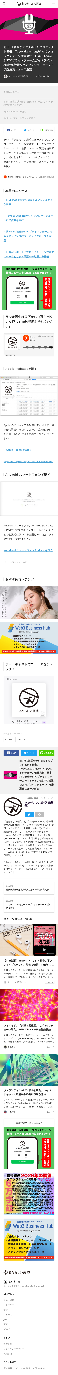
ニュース (33, 76)
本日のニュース (11, 91)
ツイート (30, 130)
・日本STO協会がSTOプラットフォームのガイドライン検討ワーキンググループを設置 (28, 236)
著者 (6, 1324)
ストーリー (9, 1304)
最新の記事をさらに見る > (29, 1122)
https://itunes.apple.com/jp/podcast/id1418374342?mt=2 (28, 462)
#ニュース (9, 739)
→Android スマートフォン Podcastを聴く (28, 550)
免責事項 (8, 1353)
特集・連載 (9, 1300)
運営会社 (8, 1343)
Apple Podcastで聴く (15, 111)
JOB (5, 1319)
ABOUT (7, 1329)
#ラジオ (22, 739)
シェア (13, 130)
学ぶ (6, 1309)
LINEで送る (48, 130)
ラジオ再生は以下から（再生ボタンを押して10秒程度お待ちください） (28, 103)
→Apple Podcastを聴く (18, 450)
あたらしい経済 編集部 (39, 804)
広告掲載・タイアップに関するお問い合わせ (24, 1368)
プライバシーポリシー (14, 1348)
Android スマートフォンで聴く (19, 118)
